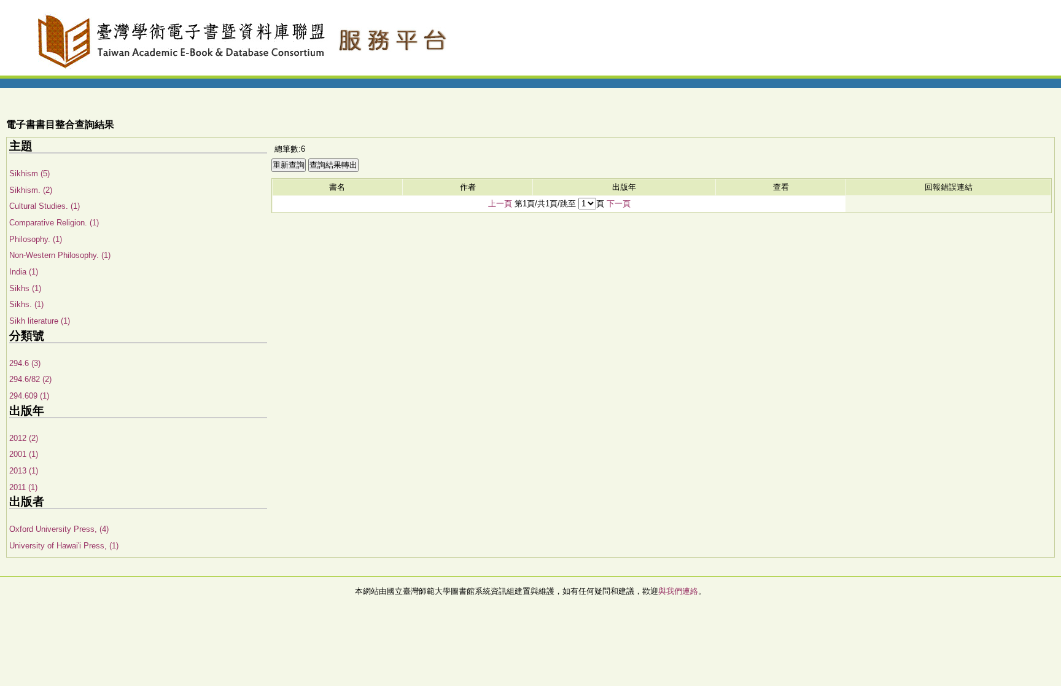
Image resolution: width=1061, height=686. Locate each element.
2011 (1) (23, 487)
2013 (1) (23, 470)
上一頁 (500, 203)
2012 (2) (23, 438)
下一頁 (619, 203)
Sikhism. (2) (30, 190)
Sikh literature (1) (39, 320)
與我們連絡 (678, 591)
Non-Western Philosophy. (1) (60, 255)
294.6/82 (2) (30, 379)
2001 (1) (23, 454)
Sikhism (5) (29, 173)
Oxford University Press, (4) (59, 529)
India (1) (23, 271)
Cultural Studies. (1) (44, 206)
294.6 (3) (25, 363)
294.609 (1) (29, 395)
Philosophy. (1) (35, 239)
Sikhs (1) (25, 288)
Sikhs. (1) (26, 304)
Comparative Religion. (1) (54, 222)
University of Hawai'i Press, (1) (64, 545)
